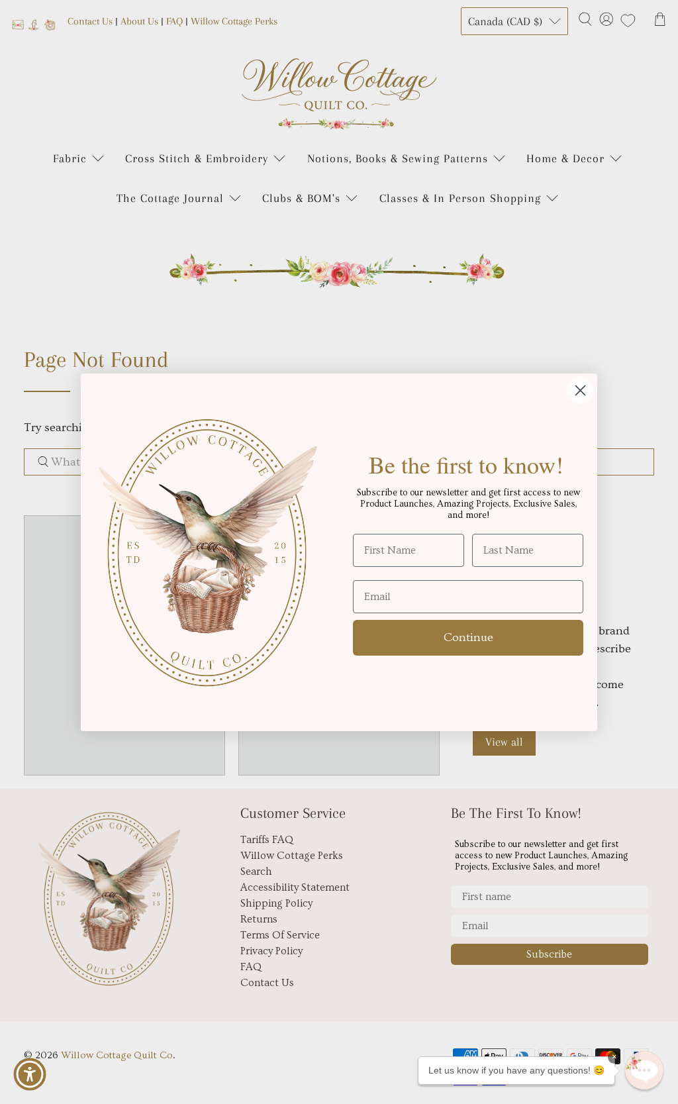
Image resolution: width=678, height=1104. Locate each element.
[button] (644, 1070)
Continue (468, 637)
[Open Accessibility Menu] (29, 1074)
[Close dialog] (580, 390)
